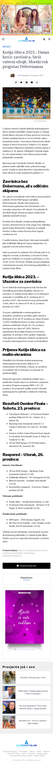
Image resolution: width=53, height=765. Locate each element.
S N (19, 75)
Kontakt (31, 754)
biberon (22, 550)
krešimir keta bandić (13, 553)
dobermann (41, 550)
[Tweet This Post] (21, 82)
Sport (39, 751)
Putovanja (23, 751)
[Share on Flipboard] (26, 82)
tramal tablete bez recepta (21, 756)
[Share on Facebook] (16, 82)
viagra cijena (39, 756)
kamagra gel (42, 754)
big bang (31, 550)
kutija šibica (29, 553)
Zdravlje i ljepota (10, 751)
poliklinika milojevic (12, 556)
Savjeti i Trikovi (13, 754)
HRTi (14, 373)
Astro (24, 754)
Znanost (46, 751)
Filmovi (32, 751)
